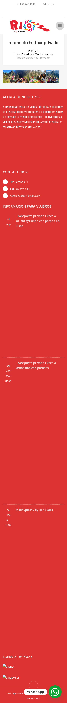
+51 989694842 (19, 188)
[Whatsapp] (55, 691)
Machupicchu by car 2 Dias (34, 510)
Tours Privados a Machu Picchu (32, 54)
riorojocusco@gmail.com (25, 196)
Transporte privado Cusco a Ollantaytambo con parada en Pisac (38, 221)
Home (32, 50)
